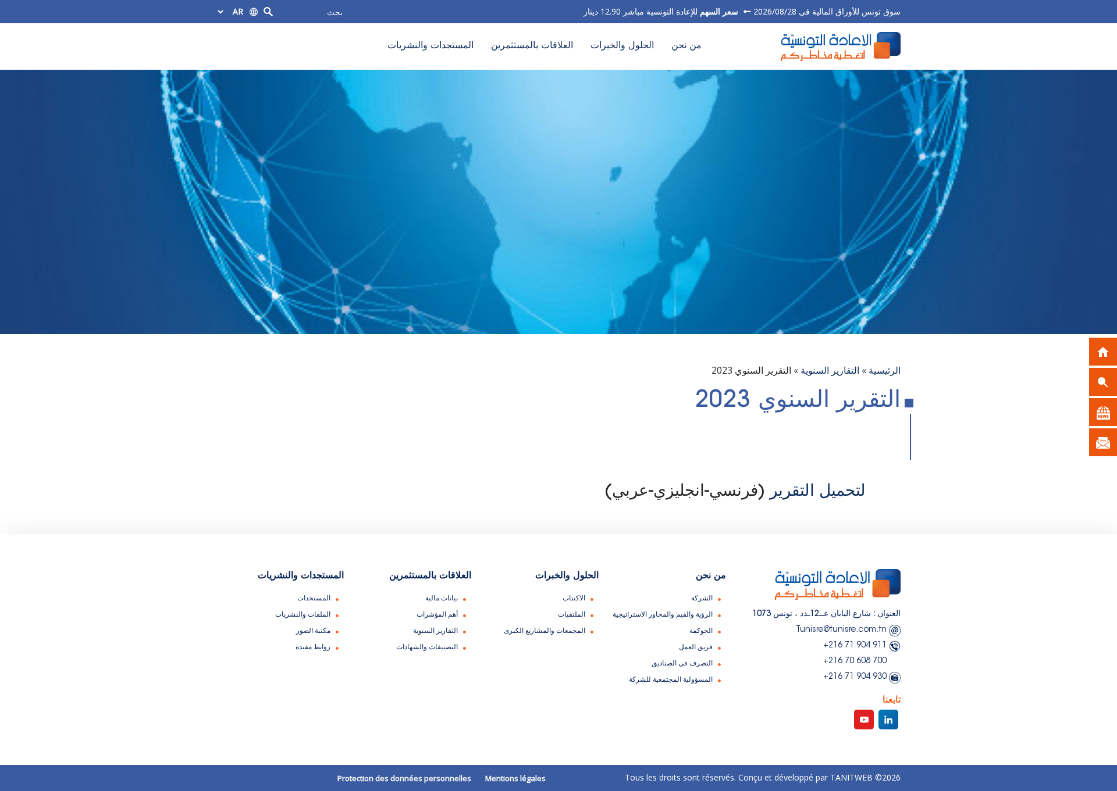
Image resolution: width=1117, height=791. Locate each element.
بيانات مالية (441, 598)
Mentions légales (515, 778)
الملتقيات (571, 614)
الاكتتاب (574, 598)
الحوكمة (701, 631)
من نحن (686, 46)
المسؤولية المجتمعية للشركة (671, 680)
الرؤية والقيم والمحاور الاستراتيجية (663, 614)
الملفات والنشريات (302, 614)
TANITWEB (850, 777)
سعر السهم (718, 11)
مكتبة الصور (313, 631)
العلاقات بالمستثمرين (532, 46)
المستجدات (313, 598)
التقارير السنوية (830, 370)
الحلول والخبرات (622, 46)
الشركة (702, 598)
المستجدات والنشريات (430, 46)
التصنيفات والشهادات (427, 647)
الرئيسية (885, 370)
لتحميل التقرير (818, 492)
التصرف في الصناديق (682, 663)
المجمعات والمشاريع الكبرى (544, 631)
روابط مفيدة (313, 647)
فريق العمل (696, 647)
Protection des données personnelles (404, 778)
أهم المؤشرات (437, 614)
